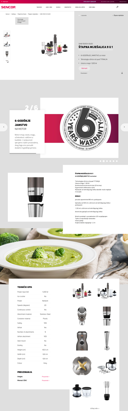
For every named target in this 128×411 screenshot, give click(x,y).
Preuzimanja (84, 73)
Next (8, 62)
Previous (8, 26)
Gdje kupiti (6, 1)
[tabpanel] (64, 128)
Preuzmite (44, 376)
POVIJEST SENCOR (86, 1)
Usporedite (84, 15)
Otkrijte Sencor (122, 1)
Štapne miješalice (119, 15)
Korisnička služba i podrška (105, 1)
